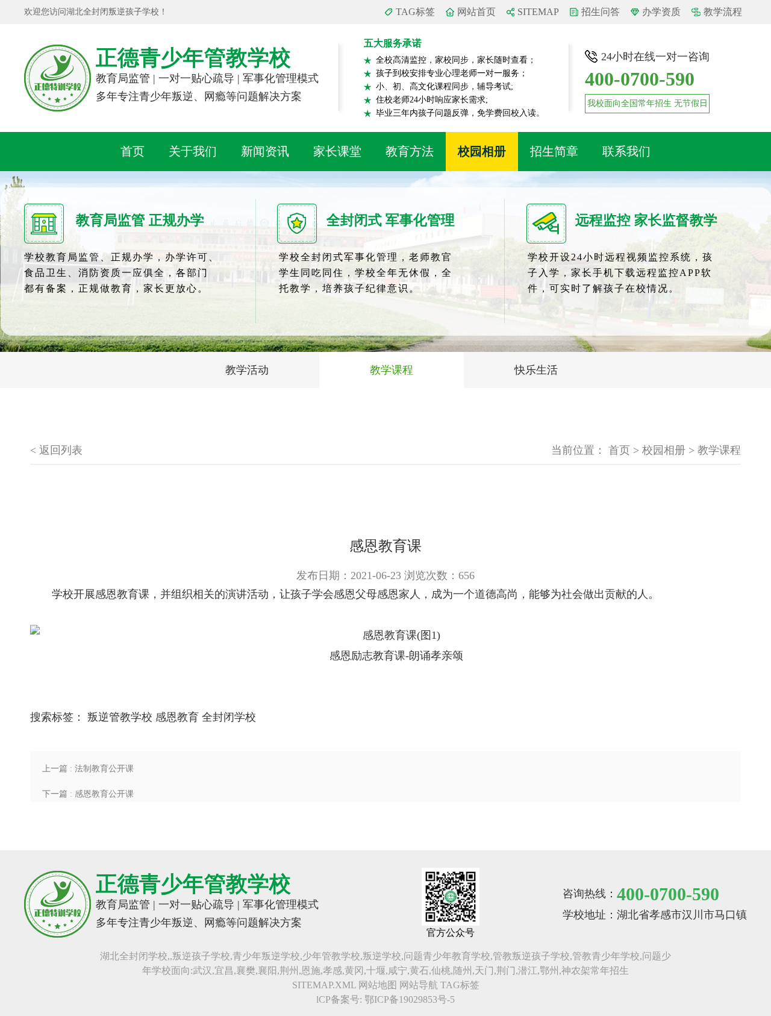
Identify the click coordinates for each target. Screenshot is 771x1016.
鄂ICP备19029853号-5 (409, 999)
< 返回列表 (56, 450)
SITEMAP (538, 12)
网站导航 (418, 985)
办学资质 (661, 12)
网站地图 (377, 985)
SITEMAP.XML (324, 985)
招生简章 (554, 151)
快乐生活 (536, 370)
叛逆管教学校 (119, 717)
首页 (132, 151)
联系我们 (626, 151)
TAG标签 (415, 12)
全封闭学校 (229, 717)
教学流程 (723, 12)
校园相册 (482, 151)
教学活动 (247, 370)
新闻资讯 (265, 151)
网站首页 (476, 12)
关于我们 (193, 151)
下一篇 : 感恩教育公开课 (88, 793)
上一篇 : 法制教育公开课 (88, 768)
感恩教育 (177, 717)
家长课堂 (337, 151)
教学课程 (391, 370)
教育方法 (410, 151)
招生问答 (600, 12)
